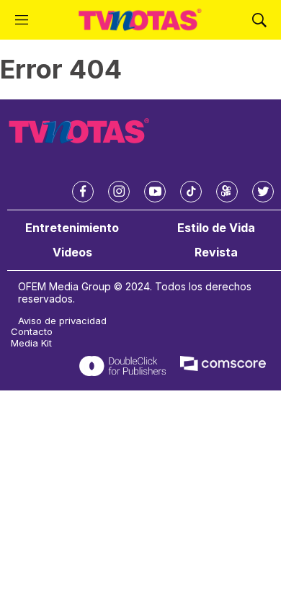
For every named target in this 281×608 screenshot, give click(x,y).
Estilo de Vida (216, 228)
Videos (72, 252)
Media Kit (31, 343)
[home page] (140, 20)
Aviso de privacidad (62, 321)
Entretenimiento (72, 228)
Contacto (32, 331)
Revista (216, 252)
